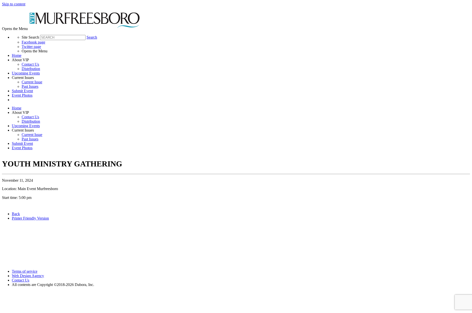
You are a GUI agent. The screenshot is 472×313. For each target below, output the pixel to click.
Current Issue (32, 82)
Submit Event (22, 91)
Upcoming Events (26, 73)
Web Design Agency (28, 276)
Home (16, 55)
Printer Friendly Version (30, 218)
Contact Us (30, 64)
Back (16, 214)
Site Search (30, 37)
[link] (241, 55)
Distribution (31, 69)
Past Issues (30, 86)
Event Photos (22, 95)
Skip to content (13, 4)
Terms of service (24, 271)
